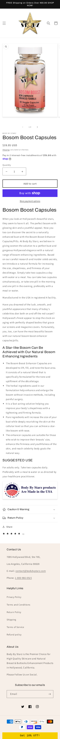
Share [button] (9, 526)
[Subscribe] (49, 694)
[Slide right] (37, 127)
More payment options (30, 201)
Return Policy (14, 612)
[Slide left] (22, 127)
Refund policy (14, 634)
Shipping (6, 150)
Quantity (6, 165)
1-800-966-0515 (23, 577)
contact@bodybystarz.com (31, 570)
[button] (4, 23)
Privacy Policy (14, 597)
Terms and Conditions (18, 604)
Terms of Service (15, 627)
